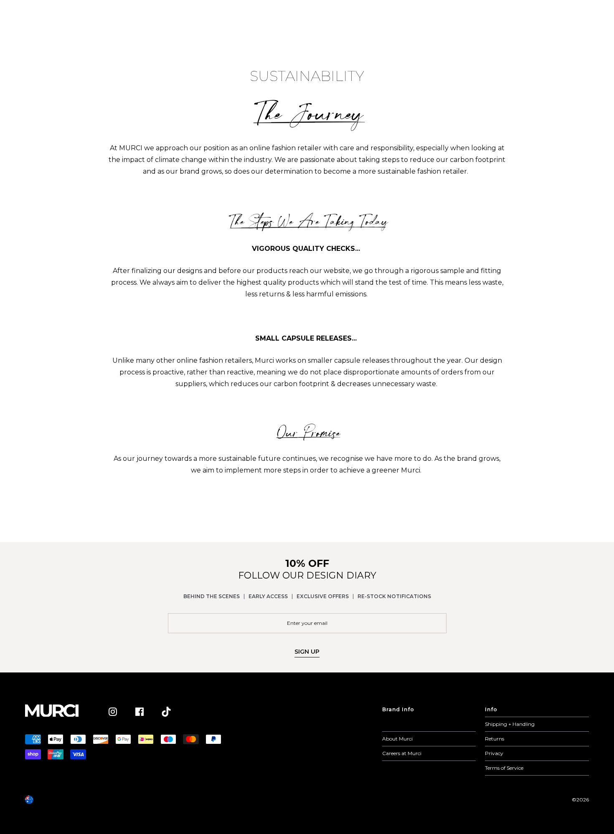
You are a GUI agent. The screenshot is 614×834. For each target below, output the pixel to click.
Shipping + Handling (510, 724)
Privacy (494, 753)
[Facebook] (139, 712)
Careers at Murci (401, 753)
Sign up (307, 651)
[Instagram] (113, 712)
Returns (494, 738)
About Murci (397, 738)
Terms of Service (504, 768)
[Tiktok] (166, 711)
